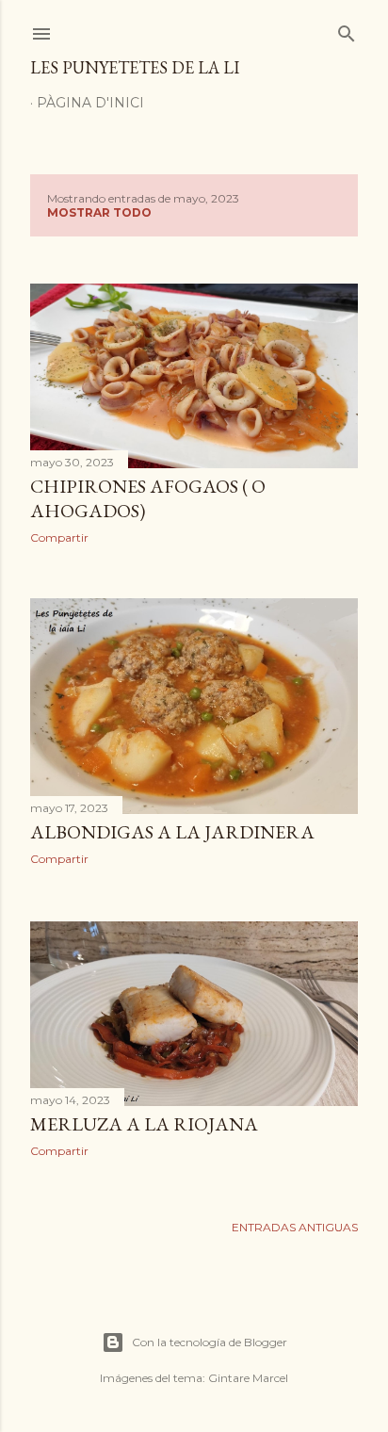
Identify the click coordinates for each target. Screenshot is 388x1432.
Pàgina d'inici (90, 102)
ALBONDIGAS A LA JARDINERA (172, 832)
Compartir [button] (59, 537)
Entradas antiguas (295, 1227)
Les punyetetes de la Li (134, 67)
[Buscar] (346, 29)
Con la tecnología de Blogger (209, 1342)
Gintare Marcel (248, 1378)
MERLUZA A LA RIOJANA (144, 1124)
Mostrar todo (99, 212)
